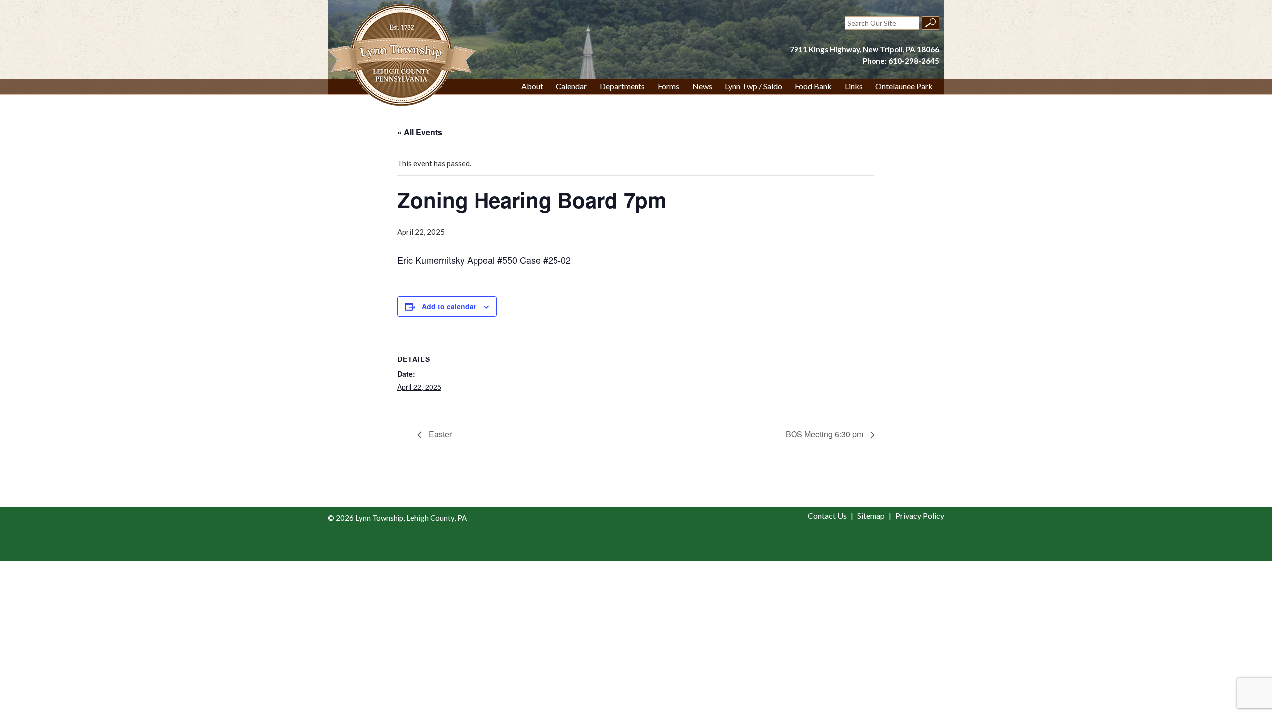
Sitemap (871, 515)
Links (854, 86)
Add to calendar (449, 306)
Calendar (571, 86)
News (702, 86)
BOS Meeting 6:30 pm (825, 434)
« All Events (420, 132)
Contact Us (827, 515)
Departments (622, 86)
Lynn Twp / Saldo (753, 86)
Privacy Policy (919, 515)
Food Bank (813, 86)
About (532, 86)
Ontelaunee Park (904, 86)
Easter (439, 434)
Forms (668, 86)
